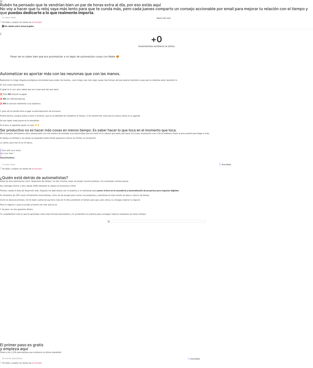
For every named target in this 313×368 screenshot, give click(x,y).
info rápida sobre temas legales (19, 26)
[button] (156, 26)
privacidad (37, 22)
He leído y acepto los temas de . (22, 22)
